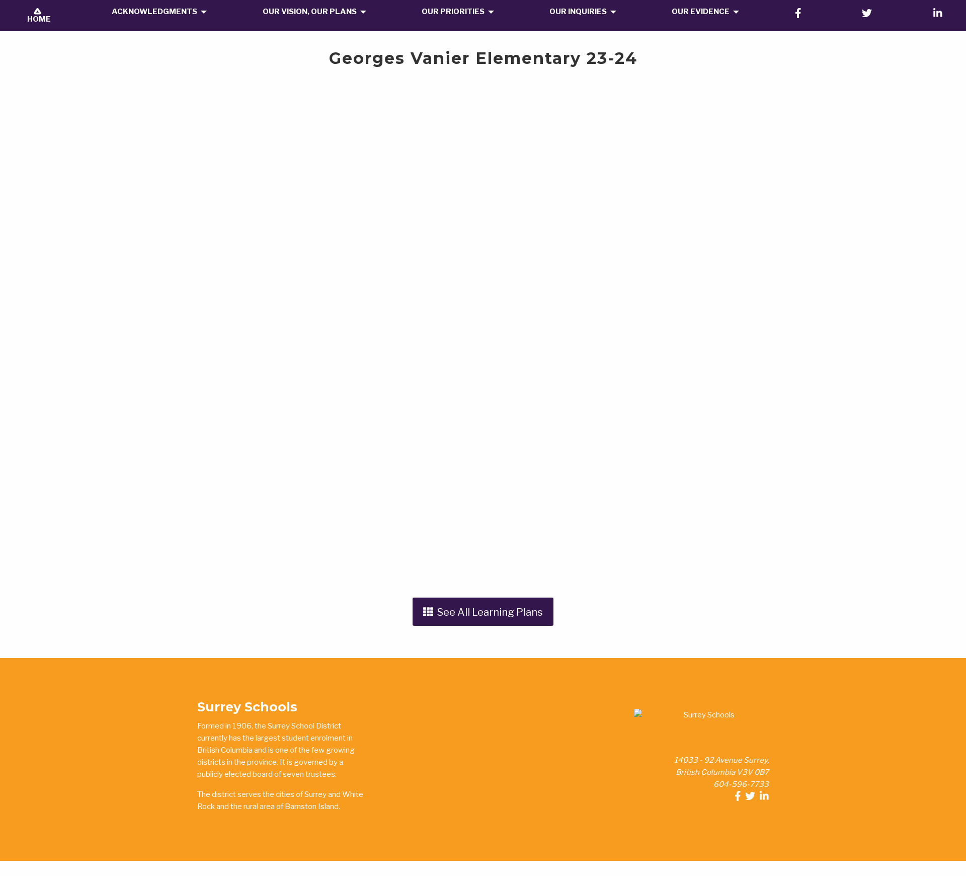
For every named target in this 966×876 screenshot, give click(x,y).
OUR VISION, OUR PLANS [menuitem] (310, 11)
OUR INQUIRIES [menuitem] (578, 11)
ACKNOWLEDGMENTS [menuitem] (154, 11)
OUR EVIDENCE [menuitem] (701, 11)
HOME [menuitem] (37, 19)
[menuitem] (798, 13)
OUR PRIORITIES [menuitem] (453, 11)
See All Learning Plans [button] (488, 612)
